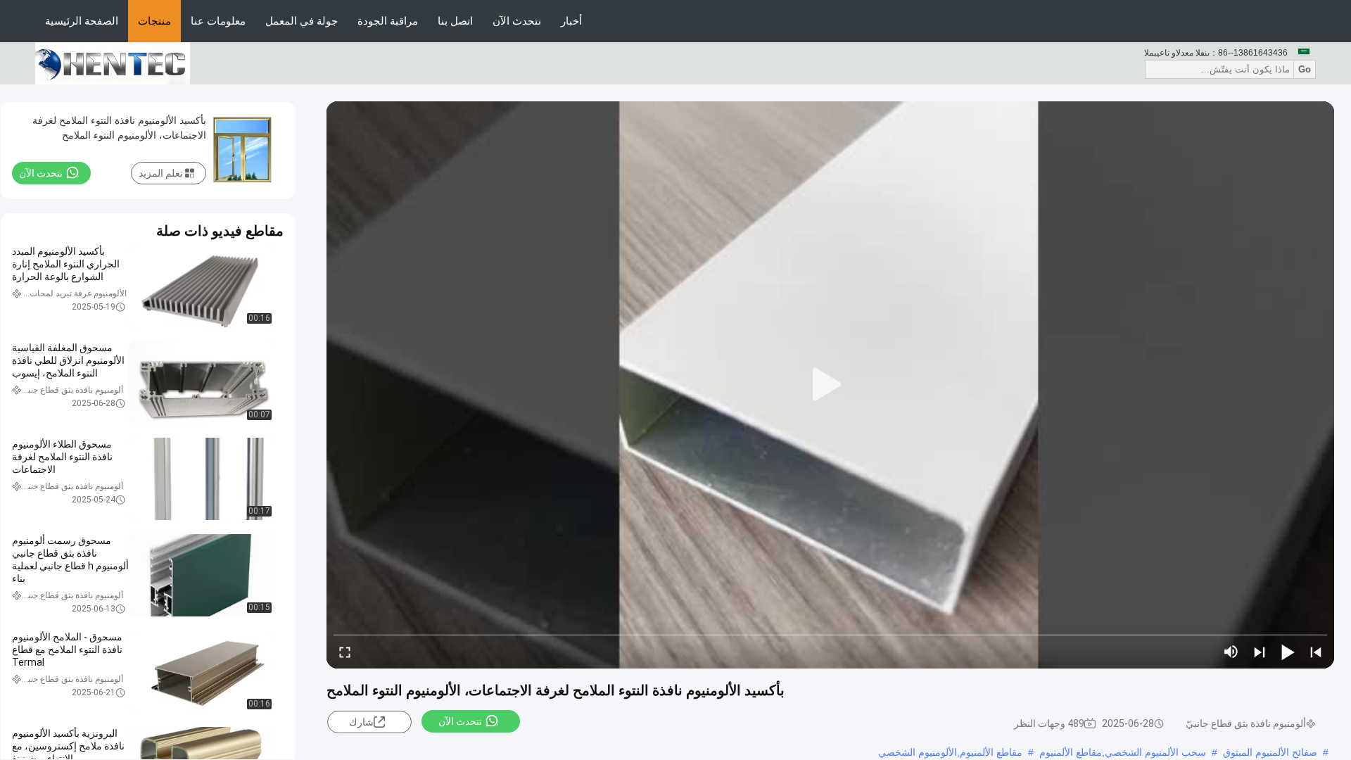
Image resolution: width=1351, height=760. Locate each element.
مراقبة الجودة (387, 21)
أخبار (571, 21)
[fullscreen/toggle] (345, 651)
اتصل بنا (455, 21)
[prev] (1316, 651)
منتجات (154, 21)
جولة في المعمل (301, 21)
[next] (1259, 651)
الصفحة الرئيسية (81, 21)
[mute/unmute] (1231, 651)
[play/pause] (1288, 651)
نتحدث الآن (517, 20)
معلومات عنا (218, 21)
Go (1304, 69)
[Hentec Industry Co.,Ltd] (112, 63)
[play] (830, 385)
